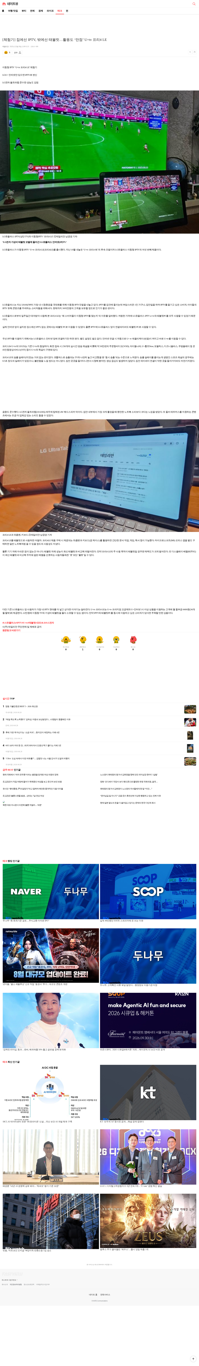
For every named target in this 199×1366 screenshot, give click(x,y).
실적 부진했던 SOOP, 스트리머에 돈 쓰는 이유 (121, 918)
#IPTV (19, 622)
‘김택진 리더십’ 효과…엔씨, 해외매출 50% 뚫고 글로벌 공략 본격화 (34, 1047)
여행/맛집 (13, 10)
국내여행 (8, 712)
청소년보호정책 (29, 1282)
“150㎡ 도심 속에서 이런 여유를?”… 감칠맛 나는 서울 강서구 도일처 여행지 (37, 758)
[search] (194, 3)
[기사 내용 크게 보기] (195, 52)
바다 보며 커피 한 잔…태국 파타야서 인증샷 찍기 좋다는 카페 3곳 (33, 745)
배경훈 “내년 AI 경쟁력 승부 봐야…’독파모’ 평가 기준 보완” (31, 1184)
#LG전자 (49, 622)
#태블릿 (32, 622)
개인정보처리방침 (16, 1282)
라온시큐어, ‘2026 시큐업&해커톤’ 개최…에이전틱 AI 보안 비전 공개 (132, 1047)
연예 (32, 10)
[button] (193, 1359)
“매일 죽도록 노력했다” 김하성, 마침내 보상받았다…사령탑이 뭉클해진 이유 (37, 719)
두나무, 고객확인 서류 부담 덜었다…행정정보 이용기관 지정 (128, 983)
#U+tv (25, 622)
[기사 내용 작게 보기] (190, 53)
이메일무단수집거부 (43, 1282)
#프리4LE (40, 622)
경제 (40, 10)
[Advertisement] (99, 24)
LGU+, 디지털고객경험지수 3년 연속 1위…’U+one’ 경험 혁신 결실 (131, 1184)
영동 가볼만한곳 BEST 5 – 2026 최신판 (21, 706)
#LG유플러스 (9, 622)
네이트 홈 (93, 1292)
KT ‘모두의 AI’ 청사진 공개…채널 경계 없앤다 (122, 1119)
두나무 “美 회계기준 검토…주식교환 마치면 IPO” (26, 918)
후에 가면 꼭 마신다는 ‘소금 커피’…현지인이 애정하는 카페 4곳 (32, 732)
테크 (60, 10)
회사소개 (5, 1282)
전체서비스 (105, 1292)
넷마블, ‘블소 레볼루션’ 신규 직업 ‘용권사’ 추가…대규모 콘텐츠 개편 (35, 982)
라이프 (50, 10)
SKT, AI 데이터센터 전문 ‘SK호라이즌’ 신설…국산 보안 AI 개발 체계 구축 (37, 1119)
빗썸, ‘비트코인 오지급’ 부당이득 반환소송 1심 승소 (27, 1248)
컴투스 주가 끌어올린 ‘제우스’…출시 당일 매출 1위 (124, 1247)
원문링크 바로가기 (11, 630)
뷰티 (24, 10)
